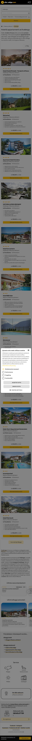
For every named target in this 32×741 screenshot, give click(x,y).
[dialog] (16, 370)
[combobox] (28, 350)
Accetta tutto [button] (16, 382)
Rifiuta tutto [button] (17, 386)
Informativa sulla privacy (9, 365)
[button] (16, 390)
